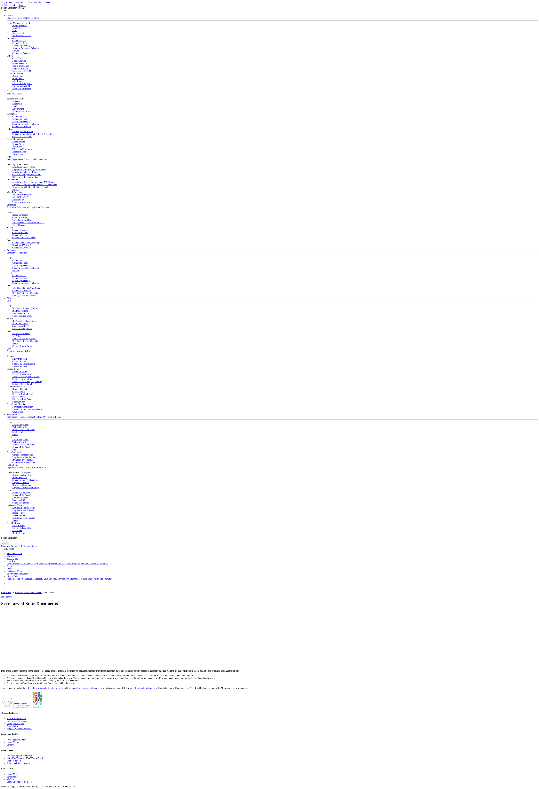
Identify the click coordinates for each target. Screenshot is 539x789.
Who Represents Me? (21, 35)
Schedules (11, 205)
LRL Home (6, 592)
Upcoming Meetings (21, 45)
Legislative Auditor (20, 482)
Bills (9, 298)
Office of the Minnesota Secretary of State (44, 688)
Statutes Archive (19, 366)
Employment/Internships (17, 721)
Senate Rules (18, 144)
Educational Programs (22, 83)
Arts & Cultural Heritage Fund (143, 688)
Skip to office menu (28, 2)
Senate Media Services (22, 447)
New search (6, 597)
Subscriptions (18, 154)
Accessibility (18, 200)
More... (15, 189)
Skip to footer (44, 2)
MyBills (16, 336)
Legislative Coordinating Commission (29, 169)
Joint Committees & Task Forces (26, 288)
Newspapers (12, 558)
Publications (12, 465)
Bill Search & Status (21, 333)
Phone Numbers (14, 761)
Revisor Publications (21, 485)
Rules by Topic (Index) (22, 394)
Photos (15, 434)
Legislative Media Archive (24, 457)
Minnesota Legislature (14, 5)
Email (40, 758)
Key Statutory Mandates (76, 579)
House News (12, 774)
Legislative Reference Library (25, 172)
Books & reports (19, 533)
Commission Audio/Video (23, 462)
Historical (11, 561)
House (9, 15)
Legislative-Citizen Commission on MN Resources (34, 182)
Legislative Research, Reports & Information (26, 467)
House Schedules (20, 215)
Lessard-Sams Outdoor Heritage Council (30, 187)
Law (9, 349)
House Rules (18, 78)
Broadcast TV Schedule (23, 245)
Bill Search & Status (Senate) (25, 321)
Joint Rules (17, 81)
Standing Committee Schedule (25, 48)
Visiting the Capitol (15, 723)
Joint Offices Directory (22, 194)
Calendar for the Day (21, 220)
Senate (10, 91)
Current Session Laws (22, 346)
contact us (17, 683)
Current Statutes (19, 361)
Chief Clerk (17, 58)
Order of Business (20, 217)
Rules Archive (18, 396)
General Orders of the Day (24, 237)
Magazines (11, 556)
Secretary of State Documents (28, 592)
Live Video (17, 424)
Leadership (17, 28)
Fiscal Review (18, 525)
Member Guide (19, 500)
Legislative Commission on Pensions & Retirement (34, 184)
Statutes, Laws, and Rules (18, 351)
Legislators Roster (20, 497)
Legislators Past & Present (24, 510)
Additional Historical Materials (94, 563)
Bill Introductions (20, 311)
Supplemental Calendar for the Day (28, 222)
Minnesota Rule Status (22, 399)
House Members (19, 25)
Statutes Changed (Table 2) (24, 384)
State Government (25, 563)
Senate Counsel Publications (24, 480)
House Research (19, 63)
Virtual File (75, 563)
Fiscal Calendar (19, 225)
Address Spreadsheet (21, 88)
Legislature (12, 563)
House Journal (18, 76)
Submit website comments (18, 763)
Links (9, 568)
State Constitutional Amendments (27, 409)
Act (29, 313)
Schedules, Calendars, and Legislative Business (28, 207)
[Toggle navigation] (2, 11)
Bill (25, 313)
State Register (18, 402)
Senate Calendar (19, 235)
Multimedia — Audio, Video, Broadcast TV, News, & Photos (34, 417)
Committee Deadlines (21, 53)
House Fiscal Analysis (22, 475)
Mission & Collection (16, 579)
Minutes (16, 51)
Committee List (19, 40)
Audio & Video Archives (23, 429)
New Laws (17, 530)
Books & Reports (14, 553)
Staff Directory (50, 579)
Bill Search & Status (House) (25, 308)
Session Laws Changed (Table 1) (27, 381)
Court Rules (17, 412)
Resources (23, 574)
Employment (18, 33)
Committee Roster (20, 43)
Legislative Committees (17, 253)
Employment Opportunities (100, 579)
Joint (9, 157)
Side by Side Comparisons (24, 295)
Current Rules (18, 391)
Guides (10, 566)
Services (61, 579)
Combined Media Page (22, 455)
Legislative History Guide (23, 508)
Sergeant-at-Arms (20, 68)
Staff (14, 30)
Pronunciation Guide (21, 86)
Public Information (20, 66)
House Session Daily (21, 492)
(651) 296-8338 (14, 758)
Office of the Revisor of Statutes (26, 177)
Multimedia (12, 414)
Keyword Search (19, 359)
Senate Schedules (20, 230)
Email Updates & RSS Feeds (19, 782)
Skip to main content (10, 2)
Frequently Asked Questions (19, 728)
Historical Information (16, 718)
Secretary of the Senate (22, 131)
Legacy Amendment (21, 202)
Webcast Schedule (20, 427)
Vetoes (15, 343)
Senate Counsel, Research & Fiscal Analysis (32, 134)
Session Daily (18, 432)
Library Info (12, 576)
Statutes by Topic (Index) (23, 364)
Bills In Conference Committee (26, 293)
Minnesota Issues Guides (23, 528)
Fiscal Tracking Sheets (22, 316)
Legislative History (15, 571)
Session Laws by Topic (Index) (26, 376)
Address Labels (19, 152)
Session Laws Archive (22, 379)
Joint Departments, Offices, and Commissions (27, 159)
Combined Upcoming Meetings (26, 242)
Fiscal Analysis (19, 61)
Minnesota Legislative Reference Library (19, 546)
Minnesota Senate (14, 93)
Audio (25, 424)
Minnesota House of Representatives (23, 18)
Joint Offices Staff (20, 197)
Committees (12, 250)
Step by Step (12, 574)
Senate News (12, 777)
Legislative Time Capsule (23, 518)
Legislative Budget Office (23, 167)
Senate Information (20, 503)
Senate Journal (18, 141)
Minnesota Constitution (22, 407)
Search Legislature (9, 8)
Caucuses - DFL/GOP (22, 71)
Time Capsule (63, 563)
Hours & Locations (34, 579)
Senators (16, 101)
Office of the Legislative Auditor (26, 174)
